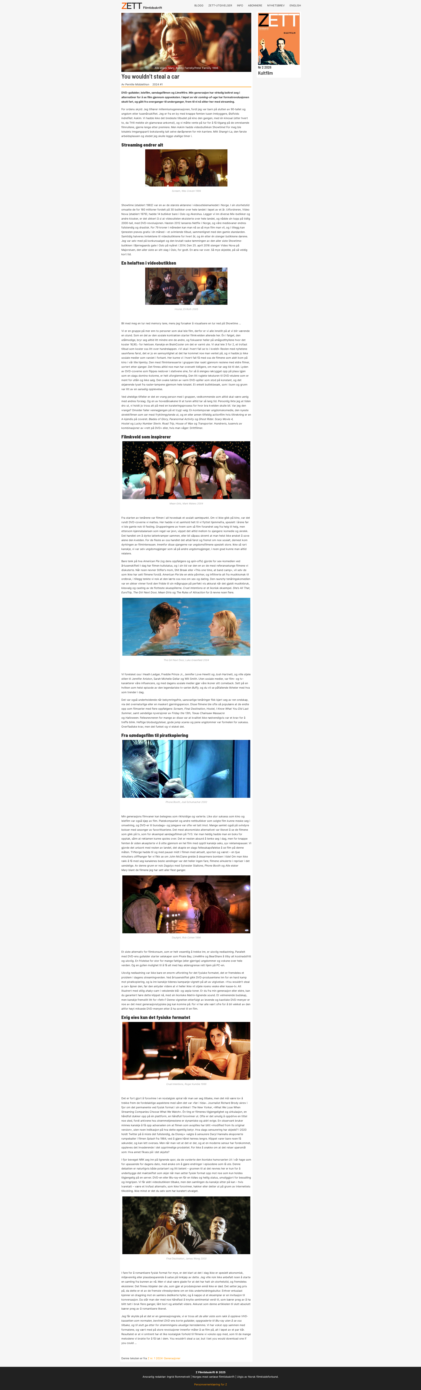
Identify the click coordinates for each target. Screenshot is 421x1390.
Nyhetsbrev (276, 5)
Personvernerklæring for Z (210, 1384)
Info (240, 5)
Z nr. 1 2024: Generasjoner (164, 1358)
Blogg (198, 5)
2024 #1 (157, 84)
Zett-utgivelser (220, 5)
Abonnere (255, 5)
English (295, 5)
